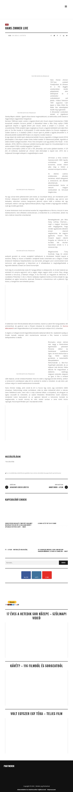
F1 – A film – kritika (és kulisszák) (16, 550)
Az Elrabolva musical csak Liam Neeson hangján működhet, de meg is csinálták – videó (53, 550)
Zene (7, 24)
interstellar (40, 473)
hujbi (9, 35)
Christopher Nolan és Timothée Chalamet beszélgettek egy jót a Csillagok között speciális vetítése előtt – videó (18, 525)
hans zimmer (33, 473)
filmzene (22, 473)
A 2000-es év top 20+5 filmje (47, 523)
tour (60, 473)
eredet (18, 473)
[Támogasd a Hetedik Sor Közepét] (36, 16)
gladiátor (27, 473)
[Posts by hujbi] (6, 35)
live (45, 473)
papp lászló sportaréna (52, 473)
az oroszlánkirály (11, 473)
